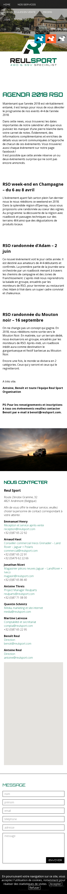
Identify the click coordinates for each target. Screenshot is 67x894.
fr (53, 29)
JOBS (6, 20)
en (58, 29)
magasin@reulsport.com (19, 576)
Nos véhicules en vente (19, 12)
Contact (23, 20)
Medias (47, 12)
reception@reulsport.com (19, 529)
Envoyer (55, 860)
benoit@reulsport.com (45, 412)
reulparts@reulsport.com (19, 594)
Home (6, 4)
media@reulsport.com (17, 612)
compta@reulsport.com (18, 626)
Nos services (27, 4)
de (64, 29)
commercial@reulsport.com (21, 551)
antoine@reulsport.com (18, 657)
